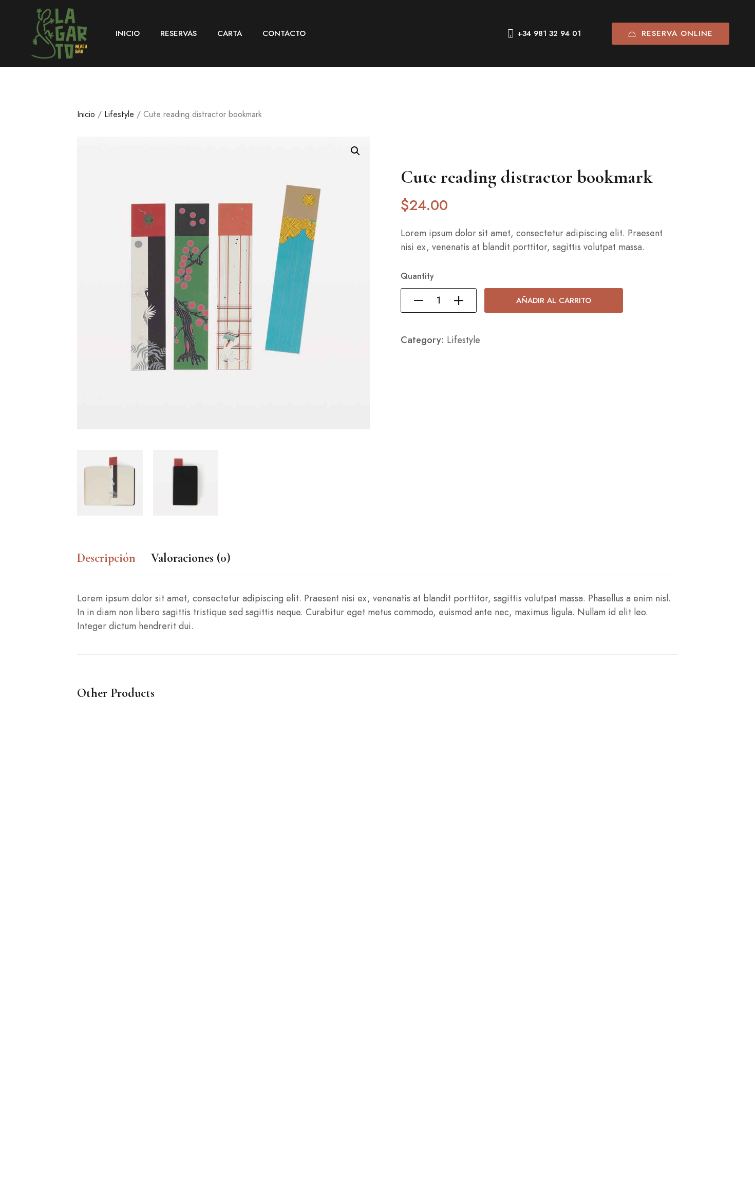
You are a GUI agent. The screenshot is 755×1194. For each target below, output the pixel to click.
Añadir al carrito (553, 300)
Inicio (86, 114)
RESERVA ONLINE (677, 33)
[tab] (106, 563)
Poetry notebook (109, 1082)
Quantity (417, 276)
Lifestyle (119, 114)
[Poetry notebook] (223, 897)
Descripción (106, 558)
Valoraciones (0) (191, 558)
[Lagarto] (59, 33)
